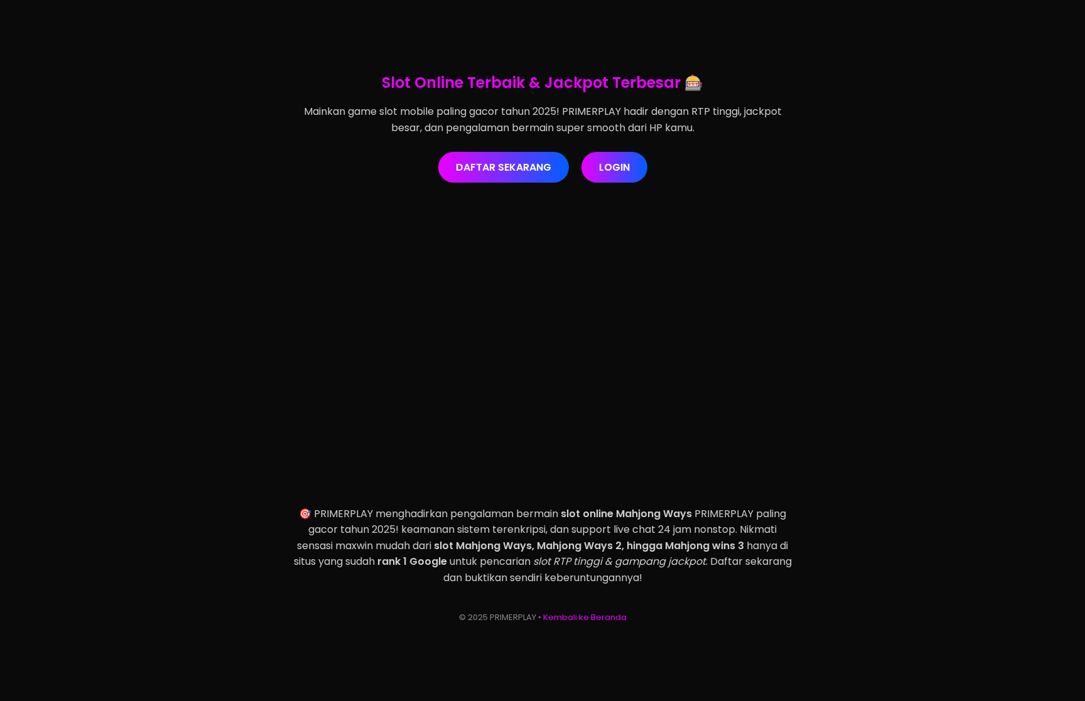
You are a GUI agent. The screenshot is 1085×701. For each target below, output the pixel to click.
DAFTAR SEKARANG (503, 167)
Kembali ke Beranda (585, 617)
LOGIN (614, 167)
